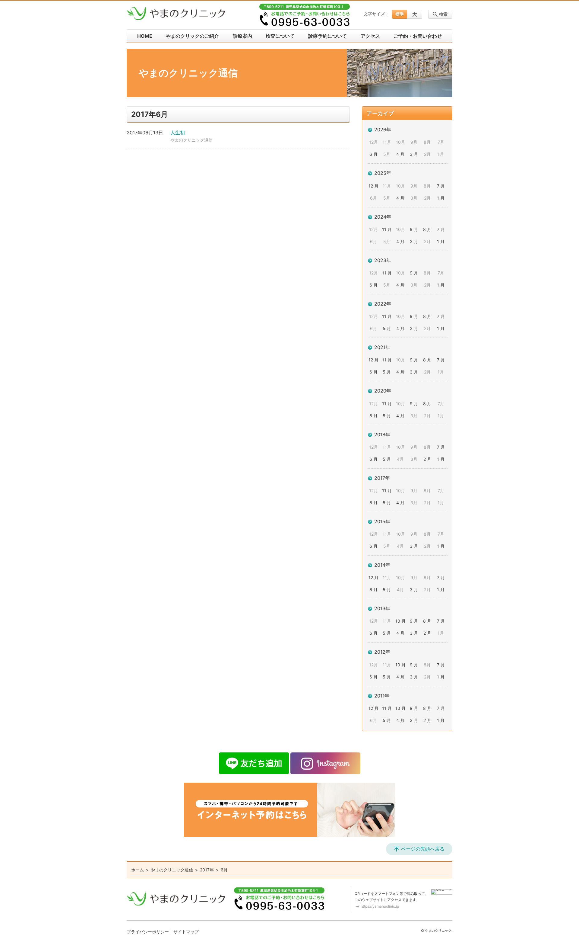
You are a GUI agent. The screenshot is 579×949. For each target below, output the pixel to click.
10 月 (400, 621)
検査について (280, 36)
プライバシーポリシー (148, 931)
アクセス (370, 36)
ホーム (137, 869)
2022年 (382, 304)
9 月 (414, 229)
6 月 (373, 154)
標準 (399, 14)
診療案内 (242, 36)
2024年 (382, 217)
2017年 (382, 478)
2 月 (427, 459)
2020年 (382, 391)
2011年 (381, 696)
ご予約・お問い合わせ (418, 36)
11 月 (387, 229)
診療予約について (327, 36)
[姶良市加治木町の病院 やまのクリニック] (176, 13)
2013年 (382, 608)
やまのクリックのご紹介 (192, 36)
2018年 (382, 434)
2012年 (382, 652)
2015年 (382, 521)
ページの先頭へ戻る (423, 849)
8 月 (427, 229)
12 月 (373, 185)
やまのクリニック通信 (191, 140)
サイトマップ (186, 931)
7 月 (441, 185)
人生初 (177, 133)
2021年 (382, 347)
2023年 (382, 260)
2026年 (382, 130)
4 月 (400, 154)
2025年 (382, 173)
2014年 (382, 565)
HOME (144, 36)
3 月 (414, 154)
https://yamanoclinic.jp (380, 906)
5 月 (387, 328)
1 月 (441, 197)
